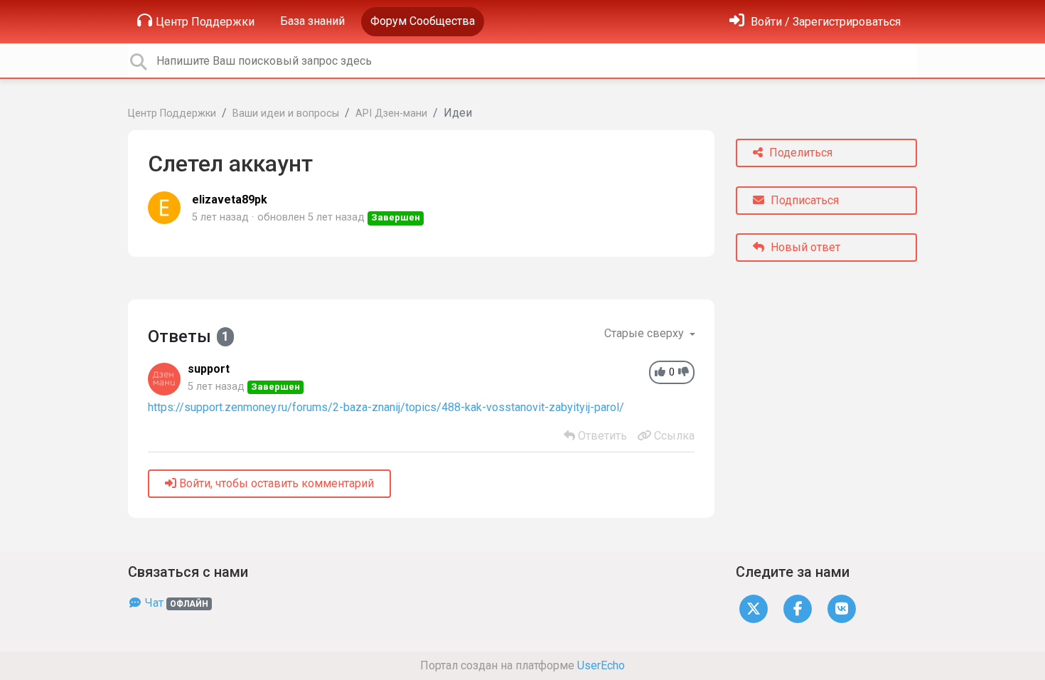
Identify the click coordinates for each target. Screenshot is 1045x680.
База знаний (312, 21)
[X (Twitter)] (753, 608)
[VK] (841, 608)
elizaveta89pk (229, 199)
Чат (175, 603)
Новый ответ (804, 247)
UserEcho (601, 665)
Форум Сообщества (422, 21)
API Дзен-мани (391, 113)
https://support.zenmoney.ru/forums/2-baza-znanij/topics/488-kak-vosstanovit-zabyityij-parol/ (386, 407)
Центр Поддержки (205, 21)
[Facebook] (797, 608)
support (209, 369)
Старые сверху (645, 333)
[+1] (660, 372)
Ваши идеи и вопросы (285, 113)
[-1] (683, 372)
